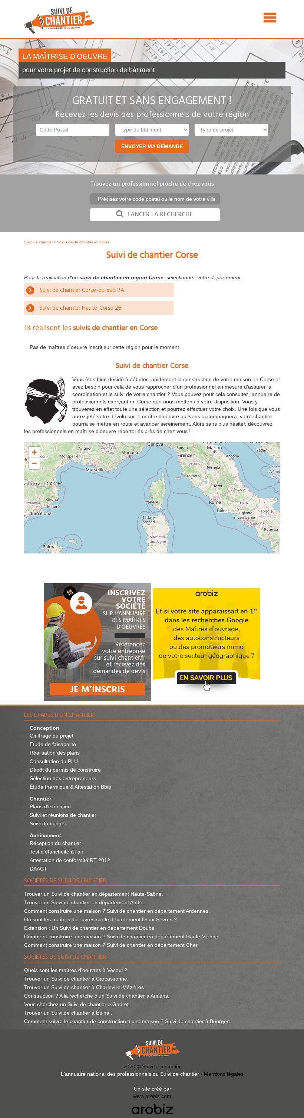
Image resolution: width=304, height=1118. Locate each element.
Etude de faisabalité (53, 744)
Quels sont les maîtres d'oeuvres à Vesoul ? (75, 970)
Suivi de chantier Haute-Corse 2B (81, 308)
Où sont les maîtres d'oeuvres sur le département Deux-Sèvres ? (100, 919)
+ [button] (34, 452)
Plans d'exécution (50, 806)
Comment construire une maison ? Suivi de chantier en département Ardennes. (117, 911)
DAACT (38, 869)
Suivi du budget (48, 823)
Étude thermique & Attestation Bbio (70, 787)
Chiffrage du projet (51, 736)
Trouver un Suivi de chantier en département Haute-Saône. (93, 894)
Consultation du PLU (54, 761)
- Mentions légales (222, 1074)
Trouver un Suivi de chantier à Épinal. (68, 1013)
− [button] (34, 463)
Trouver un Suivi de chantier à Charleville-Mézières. (84, 987)
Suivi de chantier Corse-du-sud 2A (82, 290)
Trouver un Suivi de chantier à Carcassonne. (76, 979)
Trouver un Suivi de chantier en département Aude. (84, 902)
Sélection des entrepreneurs (63, 778)
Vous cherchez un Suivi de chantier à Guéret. (77, 1004)
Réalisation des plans (55, 753)
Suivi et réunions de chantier (63, 815)
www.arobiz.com (152, 1096)
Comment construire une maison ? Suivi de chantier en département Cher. (111, 945)
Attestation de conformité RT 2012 (70, 860)
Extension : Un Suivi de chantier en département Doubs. (90, 928)
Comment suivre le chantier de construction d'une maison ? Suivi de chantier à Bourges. (127, 1021)
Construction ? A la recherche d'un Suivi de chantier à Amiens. (96, 996)
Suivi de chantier (39, 242)
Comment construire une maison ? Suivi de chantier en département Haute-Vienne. (122, 936)
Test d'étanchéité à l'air (56, 852)
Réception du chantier (55, 843)
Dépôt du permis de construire (65, 770)
